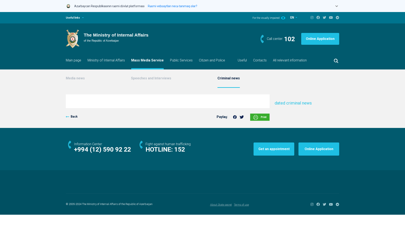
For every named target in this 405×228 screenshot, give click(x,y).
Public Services (181, 60)
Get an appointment (274, 149)
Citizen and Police (212, 60)
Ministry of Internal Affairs (106, 60)
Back (74, 116)
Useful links (73, 17)
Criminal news (228, 78)
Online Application (320, 39)
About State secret (221, 204)
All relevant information (290, 60)
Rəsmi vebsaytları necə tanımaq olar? (172, 6)
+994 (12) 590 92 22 (102, 149)
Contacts (260, 60)
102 (289, 39)
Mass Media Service (147, 60)
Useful (242, 60)
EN (292, 17)
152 (179, 149)
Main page (73, 60)
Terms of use (241, 204)
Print (263, 117)
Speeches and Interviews (151, 78)
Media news (75, 78)
